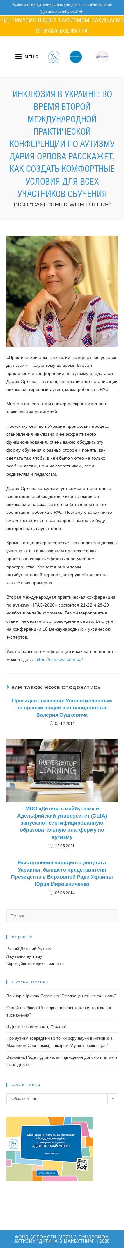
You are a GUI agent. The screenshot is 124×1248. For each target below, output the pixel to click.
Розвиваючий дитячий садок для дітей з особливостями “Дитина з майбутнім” (62, 8)
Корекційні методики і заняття (35, 963)
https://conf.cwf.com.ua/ (59, 659)
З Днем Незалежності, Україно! (36, 1026)
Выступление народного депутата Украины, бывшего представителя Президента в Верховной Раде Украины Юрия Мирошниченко (62, 873)
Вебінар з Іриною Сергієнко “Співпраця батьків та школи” (61, 996)
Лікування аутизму (24, 956)
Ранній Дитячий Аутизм (29, 948)
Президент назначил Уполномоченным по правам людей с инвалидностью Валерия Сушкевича (62, 708)
